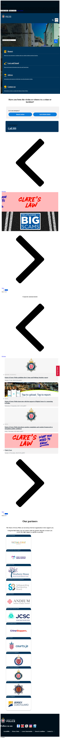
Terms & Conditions (40, 731)
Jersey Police (8, 720)
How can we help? (9, 38)
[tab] (6, 290)
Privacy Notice (15, 731)
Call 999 (12, 128)
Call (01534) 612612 (45, 114)
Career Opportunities (27, 731)
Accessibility (7, 731)
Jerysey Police (30, 16)
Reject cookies (13, 10)
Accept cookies (4, 10)
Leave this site (58, 371)
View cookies (20, 10)
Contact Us (50, 731)
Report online (20, 114)
